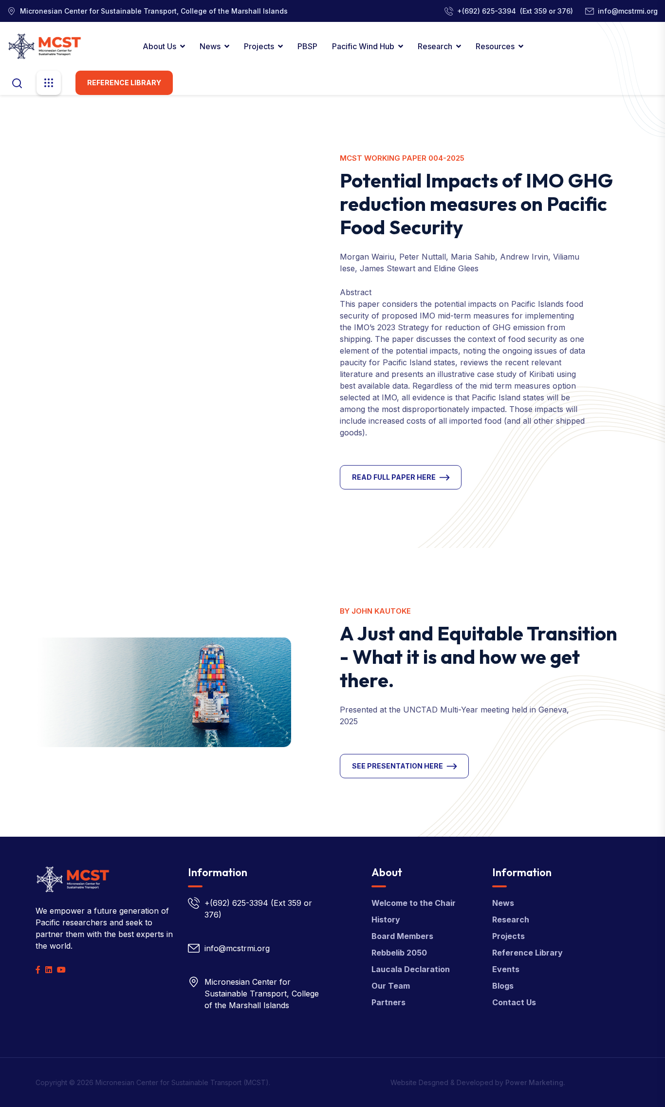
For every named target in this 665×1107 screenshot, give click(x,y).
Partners (388, 1002)
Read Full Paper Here (394, 477)
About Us (159, 46)
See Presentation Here (397, 766)
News (210, 46)
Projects (259, 46)
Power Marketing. (535, 1082)
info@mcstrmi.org (628, 11)
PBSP (307, 46)
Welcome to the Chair (413, 903)
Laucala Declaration (410, 969)
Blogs (503, 986)
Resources (495, 46)
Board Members (402, 936)
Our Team (390, 986)
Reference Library (124, 82)
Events (505, 969)
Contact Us (514, 1002)
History (385, 919)
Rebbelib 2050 (399, 952)
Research (435, 46)
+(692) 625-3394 (486, 11)
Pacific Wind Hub (363, 46)
